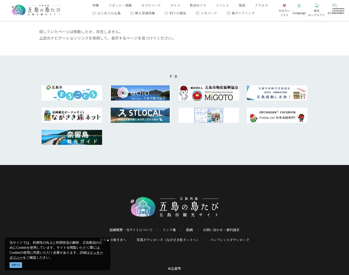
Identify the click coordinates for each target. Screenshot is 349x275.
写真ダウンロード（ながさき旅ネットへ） (168, 239)
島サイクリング (243, 13)
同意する (16, 265)
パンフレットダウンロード (230, 239)
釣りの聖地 (178, 13)
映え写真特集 (145, 13)
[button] (299, 10)
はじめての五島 (109, 13)
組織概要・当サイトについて (130, 229)
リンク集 (169, 229)
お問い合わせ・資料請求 (221, 229)
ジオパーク (209, 13)
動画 (189, 229)
